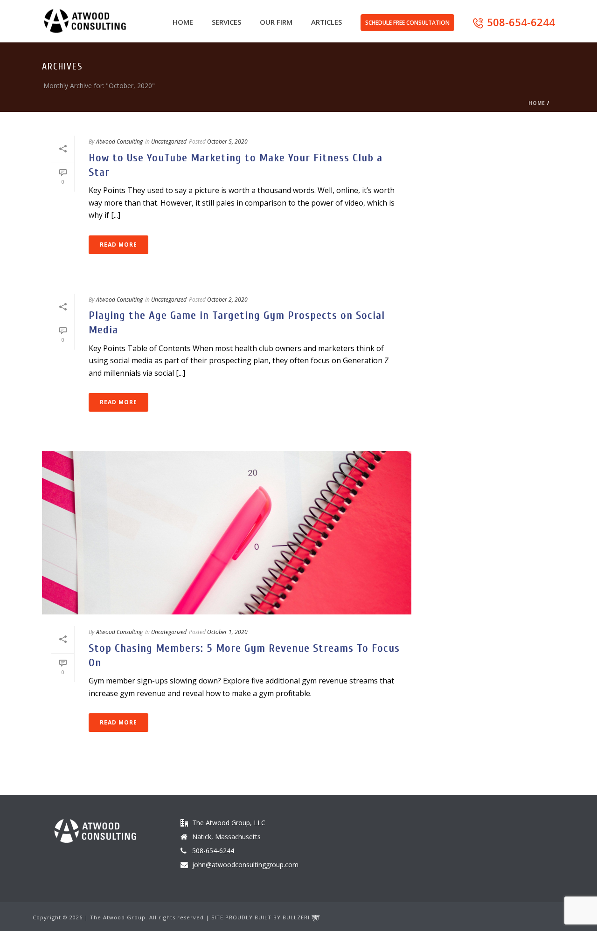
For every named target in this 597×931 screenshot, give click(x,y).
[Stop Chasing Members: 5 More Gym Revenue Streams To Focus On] (226, 532)
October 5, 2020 (227, 141)
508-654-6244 (521, 22)
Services (226, 22)
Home (183, 22)
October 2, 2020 (227, 299)
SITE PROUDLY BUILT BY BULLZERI (261, 917)
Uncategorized (169, 141)
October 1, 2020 (227, 632)
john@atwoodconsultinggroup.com (245, 865)
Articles (326, 22)
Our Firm (276, 22)
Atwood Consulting (119, 141)
